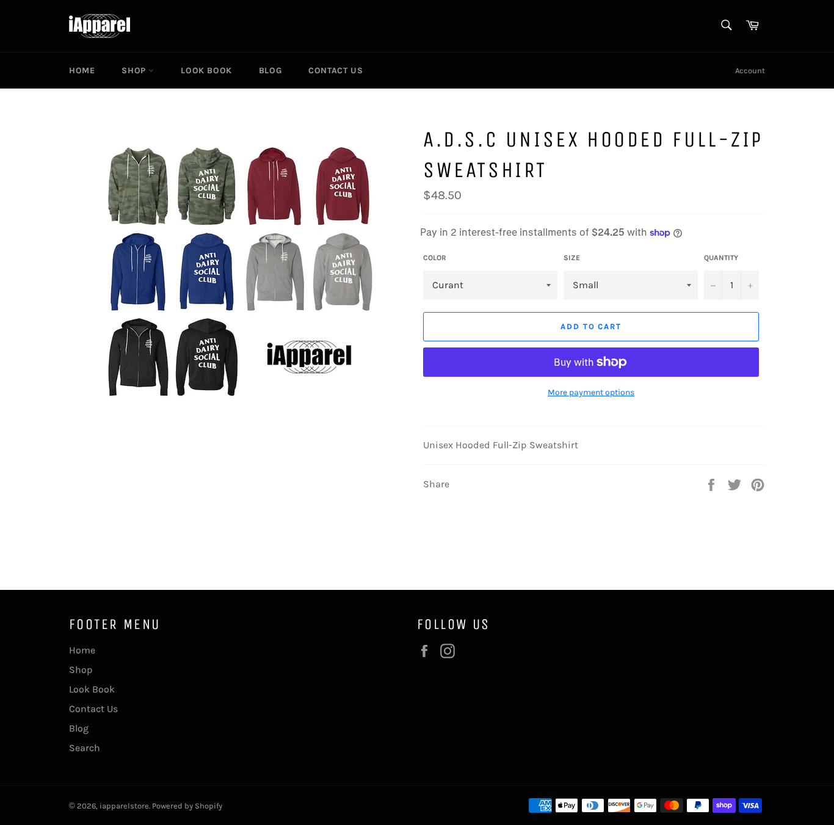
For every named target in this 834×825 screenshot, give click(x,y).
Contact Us (335, 70)
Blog (270, 70)
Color (434, 257)
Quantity (721, 257)
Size (572, 257)
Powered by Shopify (187, 805)
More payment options (591, 392)
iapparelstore (124, 805)
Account (750, 70)
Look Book (206, 70)
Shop (134, 70)
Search (84, 748)
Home (82, 70)
